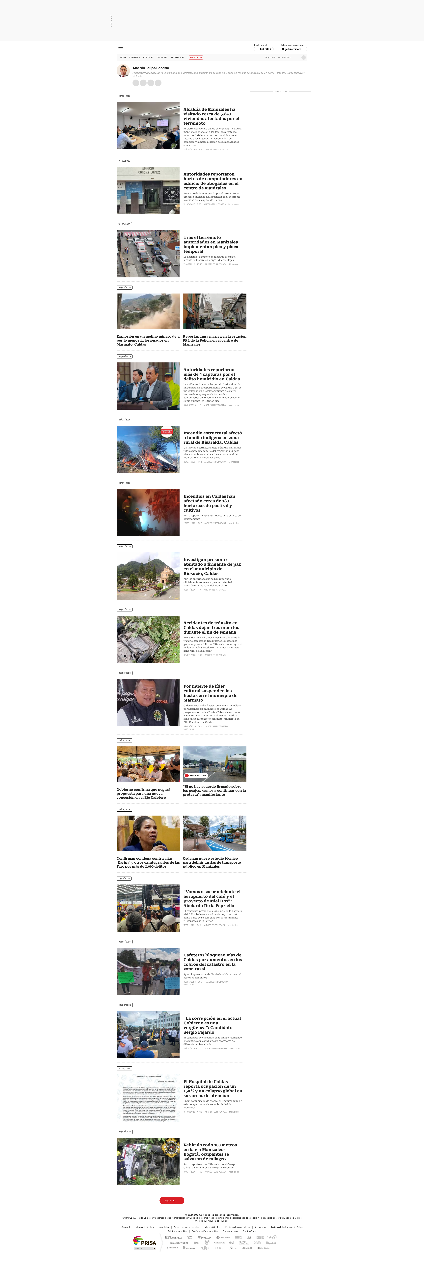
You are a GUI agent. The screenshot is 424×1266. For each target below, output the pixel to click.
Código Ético (249, 1231)
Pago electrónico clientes (186, 1227)
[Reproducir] (187, 775)
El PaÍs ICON (218, 1247)
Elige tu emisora (291, 49)
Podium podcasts (204, 1247)
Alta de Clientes (212, 1227)
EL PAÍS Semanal (242, 1242)
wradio (206, 1242)
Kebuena (270, 1242)
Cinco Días (219, 1242)
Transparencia (230, 1231)
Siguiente (169, 1201)
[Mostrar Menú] (121, 47)
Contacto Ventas (145, 1227)
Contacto (126, 1227)
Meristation (263, 1247)
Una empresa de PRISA (145, 1240)
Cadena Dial (231, 1242)
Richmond (172, 1247)
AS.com (248, 1237)
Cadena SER (237, 1237)
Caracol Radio (212, 47)
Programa (265, 49)
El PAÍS (172, 1237)
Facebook (135, 83)
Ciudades (162, 57)
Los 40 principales (187, 1237)
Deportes (134, 57)
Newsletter (296, 57)
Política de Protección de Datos (287, 1227)
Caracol (272, 1237)
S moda (232, 1247)
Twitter (150, 83)
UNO (195, 1242)
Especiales (196, 57)
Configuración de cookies (205, 1231)
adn (259, 1237)
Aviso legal (260, 1227)
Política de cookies (177, 1231)
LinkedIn (158, 83)
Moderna (188, 1247)
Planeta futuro (256, 1242)
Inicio (122, 57)
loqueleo (247, 1247)
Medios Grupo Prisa (145, 1248)
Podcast (148, 57)
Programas (177, 57)
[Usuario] (303, 57)
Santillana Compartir (221, 1237)
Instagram (143, 83)
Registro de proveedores (237, 1227)
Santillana (203, 1237)
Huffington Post (177, 1242)
